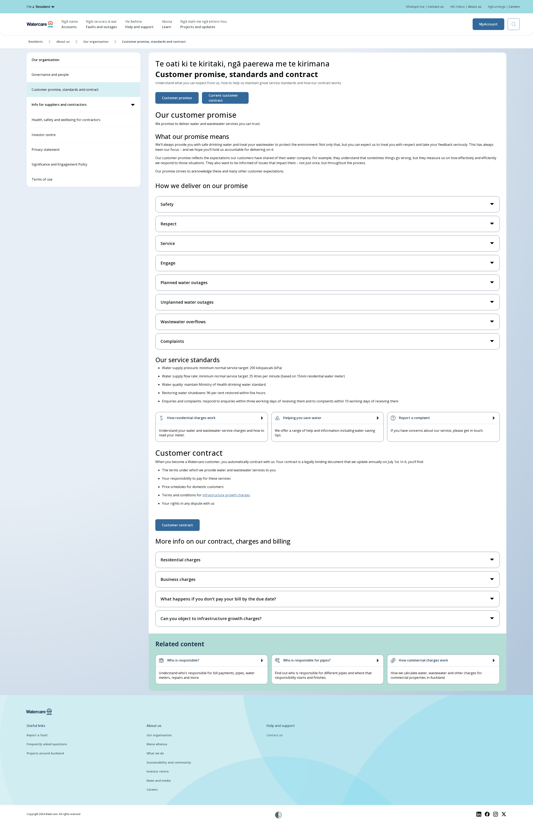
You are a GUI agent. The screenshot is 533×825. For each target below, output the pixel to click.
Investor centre (44, 134)
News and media (159, 781)
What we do (155, 753)
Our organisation (95, 42)
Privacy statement (46, 149)
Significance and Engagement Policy (59, 164)
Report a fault (37, 735)
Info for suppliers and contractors (59, 104)
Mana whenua (157, 744)
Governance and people (50, 74)
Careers (152, 789)
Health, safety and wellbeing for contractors (66, 119)
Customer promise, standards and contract (65, 89)
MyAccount (488, 24)
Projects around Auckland (45, 753)
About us (63, 42)
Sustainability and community (169, 762)
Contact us (274, 735)
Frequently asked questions (47, 744)
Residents (36, 42)
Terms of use (42, 179)
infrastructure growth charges (226, 495)
